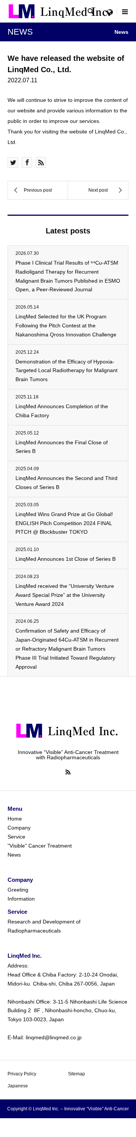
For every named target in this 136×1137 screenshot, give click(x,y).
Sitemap (76, 1073)
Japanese (18, 1086)
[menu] (109, 11)
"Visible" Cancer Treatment (40, 846)
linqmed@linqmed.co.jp (54, 1037)
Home (15, 819)
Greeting (18, 890)
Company (19, 828)
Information (21, 899)
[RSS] (68, 772)
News (14, 855)
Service (16, 837)
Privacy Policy (22, 1073)
